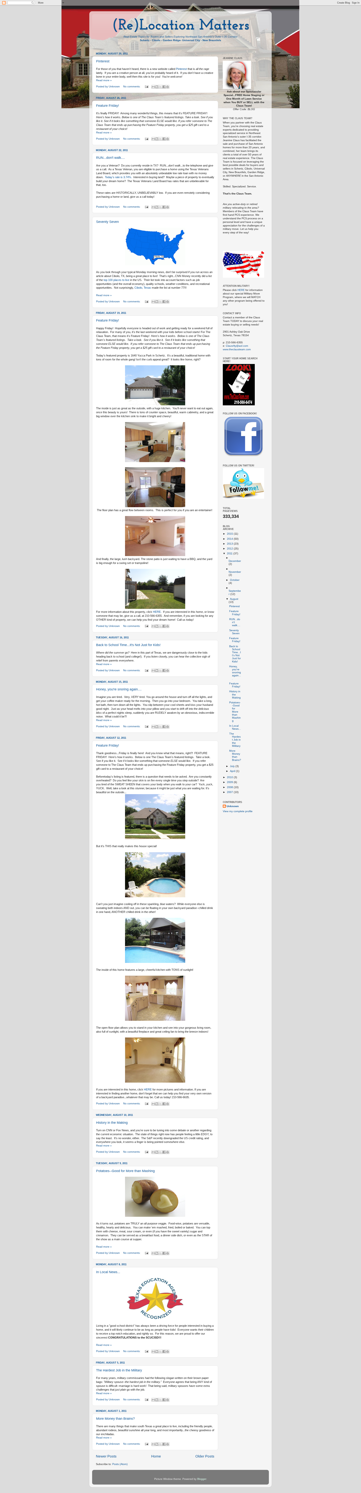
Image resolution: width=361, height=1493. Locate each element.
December (235, 561)
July (232, 766)
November (235, 572)
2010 (230, 777)
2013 (230, 543)
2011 (230, 553)
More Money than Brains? (115, 1418)
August (234, 599)
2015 (230, 533)
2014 (230, 538)
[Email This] (153, 87)
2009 (230, 782)
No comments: (132, 86)
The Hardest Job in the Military (119, 1370)
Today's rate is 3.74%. (118, 177)
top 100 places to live (116, 279)
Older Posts (204, 1456)
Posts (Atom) (120, 1464)
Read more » (104, 80)
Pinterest (102, 61)
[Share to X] (160, 87)
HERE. (157, 611)
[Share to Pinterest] (167, 87)
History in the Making (112, 1122)
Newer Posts (106, 1456)
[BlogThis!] (157, 87)
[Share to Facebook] (164, 87)
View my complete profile (238, 811)
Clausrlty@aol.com (237, 345)
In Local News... (108, 1272)
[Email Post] (146, 86)
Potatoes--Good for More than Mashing (125, 1171)
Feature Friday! (107, 105)
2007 (230, 792)
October (235, 580)
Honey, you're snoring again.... (119, 689)
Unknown (233, 806)
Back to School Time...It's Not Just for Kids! (128, 645)
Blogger (201, 1479)
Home (156, 1456)
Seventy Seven (107, 222)
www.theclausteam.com (237, 349)
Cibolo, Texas (142, 287)
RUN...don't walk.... (110, 158)
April (233, 771)
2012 (230, 548)
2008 (230, 787)
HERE (148, 1089)
